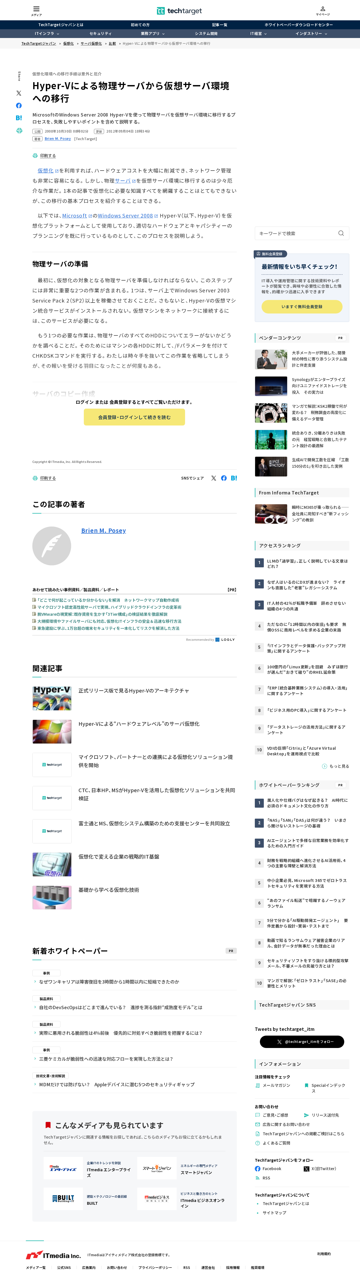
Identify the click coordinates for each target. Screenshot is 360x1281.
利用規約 (324, 1253)
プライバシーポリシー (155, 1267)
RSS (186, 1267)
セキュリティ (100, 33)
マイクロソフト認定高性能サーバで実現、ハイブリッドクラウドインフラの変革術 (109, 607)
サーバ (123, 180)
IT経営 (256, 33)
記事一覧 (219, 24)
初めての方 (140, 24)
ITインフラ (44, 33)
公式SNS (64, 1267)
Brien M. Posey (103, 530)
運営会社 (208, 1267)
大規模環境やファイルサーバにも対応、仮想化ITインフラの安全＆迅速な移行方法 (109, 621)
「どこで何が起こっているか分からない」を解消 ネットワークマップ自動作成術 (108, 600)
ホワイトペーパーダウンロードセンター (299, 24)
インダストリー (309, 33)
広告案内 (89, 1267)
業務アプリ (150, 33)
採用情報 (233, 1267)
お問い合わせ (117, 1267)
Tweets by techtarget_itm (284, 1028)
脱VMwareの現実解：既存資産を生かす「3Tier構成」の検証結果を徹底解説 (102, 614)
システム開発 (206, 33)
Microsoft (74, 215)
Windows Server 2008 (125, 215)
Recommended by (200, 639)
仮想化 (46, 170)
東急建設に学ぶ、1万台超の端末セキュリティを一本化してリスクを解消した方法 (108, 628)
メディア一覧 (36, 1267)
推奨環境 (257, 1267)
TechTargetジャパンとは (61, 24)
